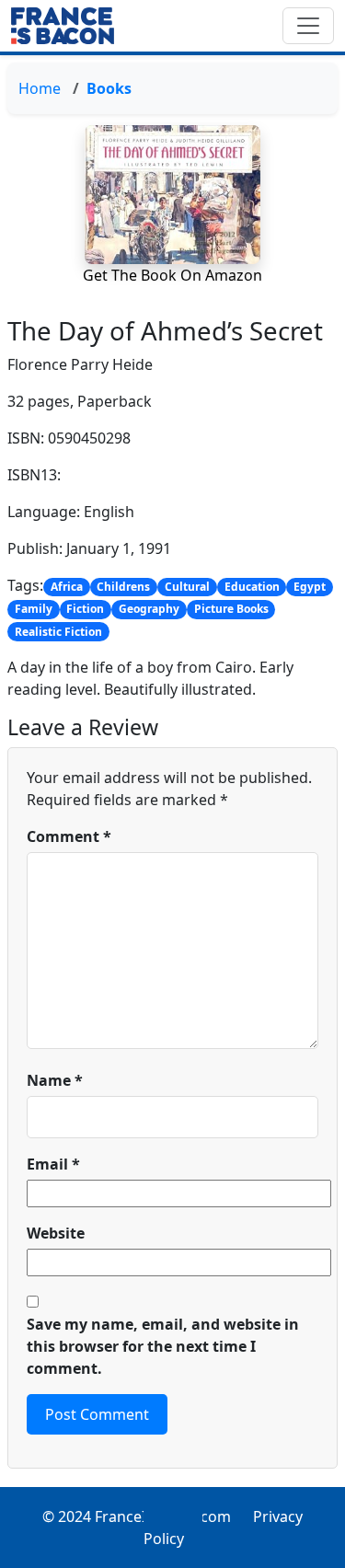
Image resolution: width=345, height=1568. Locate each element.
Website (56, 1233)
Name (55, 1080)
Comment (69, 836)
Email (53, 1164)
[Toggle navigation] (308, 25)
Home (39, 88)
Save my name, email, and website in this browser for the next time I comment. (163, 1346)
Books (109, 88)
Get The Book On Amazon (172, 275)
